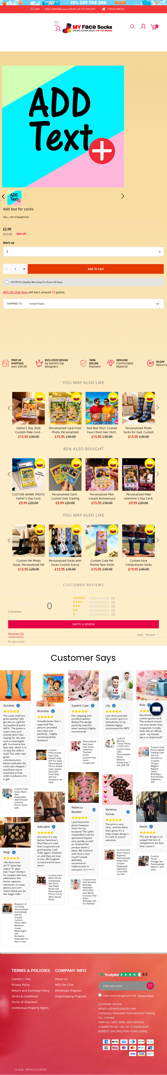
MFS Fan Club (64, 985)
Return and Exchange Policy (30, 990)
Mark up (8, 243)
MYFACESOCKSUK (35, 1069)
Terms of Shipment (24, 1002)
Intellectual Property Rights (30, 1008)
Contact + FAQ (21, 979)
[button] (11, 125)
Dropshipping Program (70, 996)
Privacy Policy (21, 985)
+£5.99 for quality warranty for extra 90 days (36, 282)
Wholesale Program (68, 990)
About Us (61, 979)
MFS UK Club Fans (15, 292)
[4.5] (120, 974)
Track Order (116, 9)
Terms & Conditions (25, 996)
